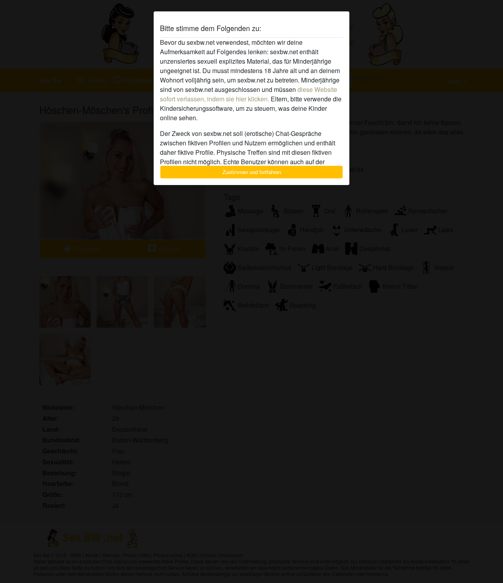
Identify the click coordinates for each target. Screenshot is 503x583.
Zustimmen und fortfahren (251, 172)
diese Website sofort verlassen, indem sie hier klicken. (248, 94)
